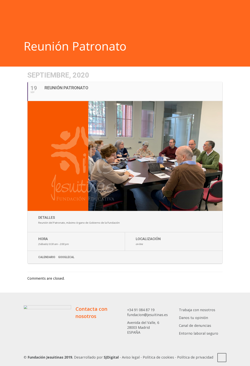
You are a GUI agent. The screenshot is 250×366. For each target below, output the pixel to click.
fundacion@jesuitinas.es (147, 314)
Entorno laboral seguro (198, 333)
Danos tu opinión (193, 317)
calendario (46, 257)
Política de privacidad (195, 357)
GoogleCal (66, 257)
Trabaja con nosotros (197, 309)
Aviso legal (131, 357)
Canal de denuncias (195, 325)
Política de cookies (158, 357)
